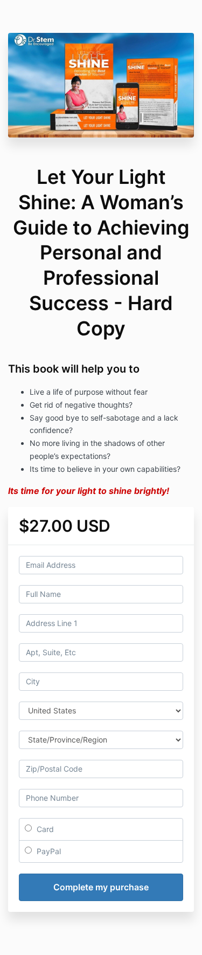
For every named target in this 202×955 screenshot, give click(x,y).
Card (44, 829)
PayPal (47, 851)
